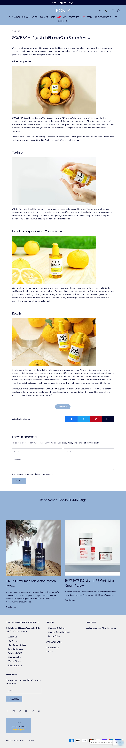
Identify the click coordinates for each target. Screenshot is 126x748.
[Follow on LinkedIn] (39, 711)
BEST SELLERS (74, 17)
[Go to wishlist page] (106, 10)
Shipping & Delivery (57, 628)
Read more (11, 607)
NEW (83, 17)
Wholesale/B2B (15, 653)
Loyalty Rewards (15, 649)
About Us (12, 637)
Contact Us (53, 647)
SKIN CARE (25, 17)
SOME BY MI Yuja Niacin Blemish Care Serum (46, 51)
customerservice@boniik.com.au (101, 628)
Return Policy (54, 636)
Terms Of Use (14, 661)
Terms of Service (85, 443)
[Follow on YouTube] (26, 711)
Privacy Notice (15, 665)
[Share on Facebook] (71, 419)
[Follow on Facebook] (7, 711)
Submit (19, 481)
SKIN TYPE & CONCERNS (103, 17)
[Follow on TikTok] (33, 711)
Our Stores (13, 641)
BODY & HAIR (44, 17)
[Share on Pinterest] (96, 419)
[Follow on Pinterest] (20, 711)
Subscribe (14, 699)
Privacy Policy (66, 443)
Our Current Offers (17, 645)
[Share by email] (108, 419)
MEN (65, 17)
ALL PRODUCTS (14, 17)
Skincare (21, 628)
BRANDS (60, 21)
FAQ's (50, 651)
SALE (59, 17)
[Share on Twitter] (84, 419)
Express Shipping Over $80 (63, 2)
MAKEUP (34, 17)
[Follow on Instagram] (13, 711)
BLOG (115, 17)
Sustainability (14, 657)
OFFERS (89, 17)
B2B (67, 21)
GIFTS (53, 17)
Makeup (29, 628)
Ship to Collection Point (59, 632)
